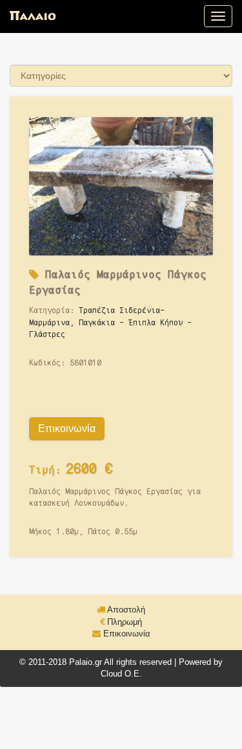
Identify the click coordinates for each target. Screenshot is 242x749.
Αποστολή (125, 609)
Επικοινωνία (67, 428)
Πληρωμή (123, 622)
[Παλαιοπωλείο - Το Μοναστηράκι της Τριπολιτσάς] (32, 16)
